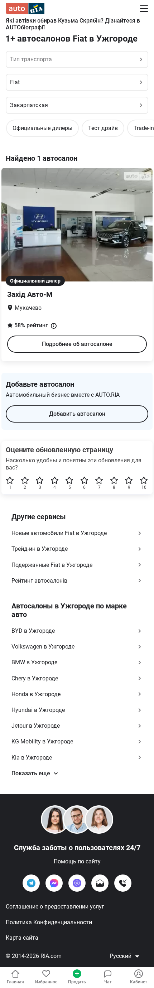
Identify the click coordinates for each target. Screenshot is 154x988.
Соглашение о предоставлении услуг (55, 906)
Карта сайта (22, 937)
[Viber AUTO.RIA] (77, 883)
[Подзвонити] (122, 883)
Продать (77, 981)
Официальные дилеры (42, 128)
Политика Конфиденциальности (49, 922)
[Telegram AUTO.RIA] (31, 883)
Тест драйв (103, 128)
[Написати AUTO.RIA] (100, 883)
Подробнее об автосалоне (77, 344)
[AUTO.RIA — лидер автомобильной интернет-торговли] (25, 8)
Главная (15, 981)
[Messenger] (54, 883)
